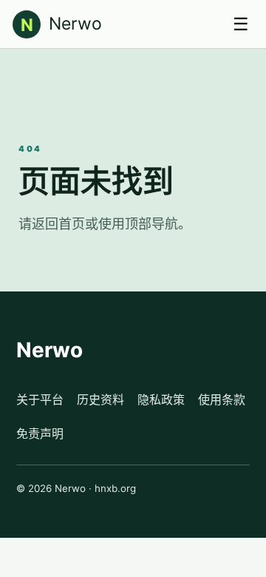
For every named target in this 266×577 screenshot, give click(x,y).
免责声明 (40, 433)
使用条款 (221, 399)
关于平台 (40, 399)
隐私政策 (161, 399)
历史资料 (100, 399)
